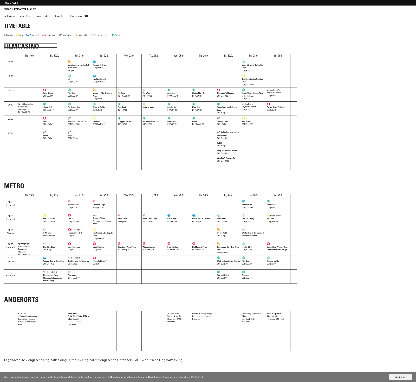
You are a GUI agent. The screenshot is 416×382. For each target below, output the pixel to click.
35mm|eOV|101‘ (74, 276)
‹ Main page (11, 3)
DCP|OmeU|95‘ (227, 151)
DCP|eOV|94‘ (201, 220)
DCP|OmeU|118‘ (100, 66)
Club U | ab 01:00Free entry (78, 319)
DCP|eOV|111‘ (252, 67)
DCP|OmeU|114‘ (99, 122)
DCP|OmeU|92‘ (225, 94)
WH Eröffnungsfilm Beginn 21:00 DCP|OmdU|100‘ (25, 108)
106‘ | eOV (78, 67)
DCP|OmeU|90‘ (222, 220)
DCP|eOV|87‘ (74, 108)
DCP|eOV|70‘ (172, 220)
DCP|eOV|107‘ (73, 136)
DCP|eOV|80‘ (48, 122)
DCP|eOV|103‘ (73, 206)
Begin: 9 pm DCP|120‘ (75, 232)
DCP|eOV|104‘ (172, 108)
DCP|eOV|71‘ (49, 248)
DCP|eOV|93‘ (48, 94)
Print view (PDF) (79, 16)
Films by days (42, 16)
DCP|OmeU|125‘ (149, 248)
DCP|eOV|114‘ (48, 108)
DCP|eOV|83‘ (74, 248)
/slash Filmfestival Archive (20, 9)
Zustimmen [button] (400, 377)
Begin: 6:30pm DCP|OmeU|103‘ (274, 218)
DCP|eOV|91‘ (198, 94)
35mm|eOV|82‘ (123, 220)
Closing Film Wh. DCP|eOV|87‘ (274, 92)
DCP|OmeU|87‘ (247, 122)
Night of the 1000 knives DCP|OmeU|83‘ (228, 135)
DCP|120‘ (100, 262)
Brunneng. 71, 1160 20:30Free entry (202, 316)
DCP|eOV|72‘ (223, 276)
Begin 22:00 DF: (52, 276)
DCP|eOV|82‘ (73, 94)
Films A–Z (25, 16)
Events (59, 16)
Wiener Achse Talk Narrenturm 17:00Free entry (174, 317)
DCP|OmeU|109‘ (252, 82)
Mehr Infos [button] (197, 376)
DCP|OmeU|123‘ (124, 94)
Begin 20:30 (78, 260)
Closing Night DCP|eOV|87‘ (249, 107)
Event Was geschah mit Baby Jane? (102, 219)
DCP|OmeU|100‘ (77, 122)
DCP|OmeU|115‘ (99, 80)
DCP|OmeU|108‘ (199, 248)
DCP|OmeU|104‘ (173, 248)
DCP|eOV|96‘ (197, 108)
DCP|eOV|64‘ (222, 234)
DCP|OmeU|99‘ (247, 206)
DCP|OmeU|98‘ (173, 94)
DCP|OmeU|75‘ (53, 262)
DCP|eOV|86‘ (147, 94)
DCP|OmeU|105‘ (49, 220)
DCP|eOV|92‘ (172, 122)
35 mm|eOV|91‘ (228, 250)
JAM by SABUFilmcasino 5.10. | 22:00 (275, 316)
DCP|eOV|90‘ (73, 80)
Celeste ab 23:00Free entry (251, 317)
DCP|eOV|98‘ (48, 136)
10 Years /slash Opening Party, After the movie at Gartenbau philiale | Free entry (28, 319)
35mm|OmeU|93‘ (49, 234)
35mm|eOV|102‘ (99, 206)
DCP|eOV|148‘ (228, 262)
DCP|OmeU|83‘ (73, 220)
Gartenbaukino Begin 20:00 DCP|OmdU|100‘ (24, 248)
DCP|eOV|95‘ (102, 96)
